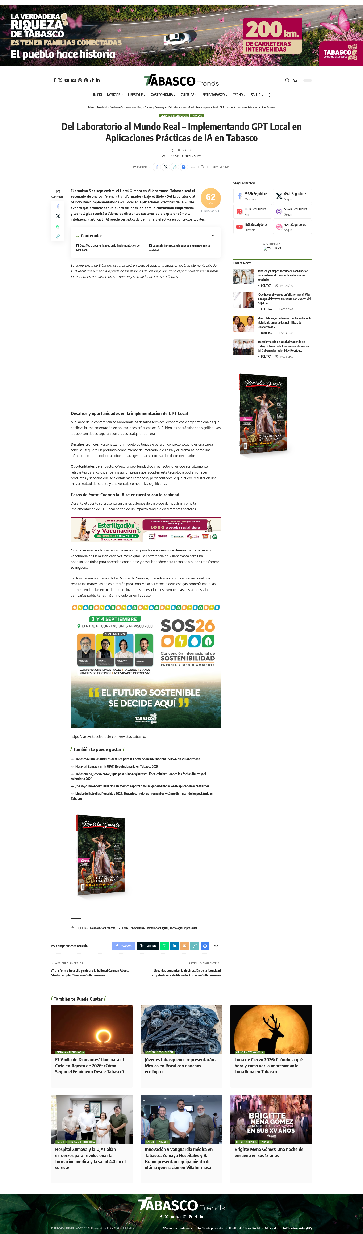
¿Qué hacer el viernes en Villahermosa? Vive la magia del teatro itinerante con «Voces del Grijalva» (284, 299)
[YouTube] (66, 80)
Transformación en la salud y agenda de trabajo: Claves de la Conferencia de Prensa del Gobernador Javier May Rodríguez (283, 346)
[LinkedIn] (98, 80)
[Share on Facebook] (157, 167)
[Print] (184, 167)
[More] (193, 167)
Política (266, 285)
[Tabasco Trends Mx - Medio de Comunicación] (181, 80)
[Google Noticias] (73, 80)
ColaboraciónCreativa (102, 928)
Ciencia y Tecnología (174, 115)
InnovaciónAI (138, 928)
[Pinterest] (86, 80)
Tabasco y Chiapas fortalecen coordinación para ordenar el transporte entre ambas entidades (283, 275)
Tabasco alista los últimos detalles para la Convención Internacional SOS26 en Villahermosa (137, 759)
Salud (60, 1142)
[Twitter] (60, 80)
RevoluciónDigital (157, 928)
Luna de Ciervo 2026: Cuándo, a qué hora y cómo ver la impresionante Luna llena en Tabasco (269, 1065)
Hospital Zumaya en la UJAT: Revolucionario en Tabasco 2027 (116, 766)
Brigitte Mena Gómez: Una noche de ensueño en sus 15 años (269, 1152)
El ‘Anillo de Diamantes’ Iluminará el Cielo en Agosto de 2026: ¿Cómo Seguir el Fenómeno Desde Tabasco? (90, 1065)
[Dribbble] (292, 227)
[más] (269, 95)
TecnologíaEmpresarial (183, 928)
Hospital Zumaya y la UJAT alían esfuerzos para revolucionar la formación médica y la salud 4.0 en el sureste (90, 1158)
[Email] (184, 946)
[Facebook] (54, 80)
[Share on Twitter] (166, 167)
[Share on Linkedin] (174, 946)
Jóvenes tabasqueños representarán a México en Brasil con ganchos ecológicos (181, 1065)
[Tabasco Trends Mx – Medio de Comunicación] (181, 1204)
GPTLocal (122, 928)
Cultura (266, 309)
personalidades (246, 1142)
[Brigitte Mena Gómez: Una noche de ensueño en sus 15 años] (271, 1119)
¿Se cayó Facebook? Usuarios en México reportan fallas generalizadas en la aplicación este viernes (142, 786)
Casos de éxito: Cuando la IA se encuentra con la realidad (179, 248)
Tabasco (196, 115)
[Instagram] (80, 80)
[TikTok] (92, 80)
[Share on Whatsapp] (58, 226)
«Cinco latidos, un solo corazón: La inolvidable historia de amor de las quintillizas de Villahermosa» (284, 322)
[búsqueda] (287, 80)
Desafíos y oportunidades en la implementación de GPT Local (108, 248)
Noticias (266, 333)
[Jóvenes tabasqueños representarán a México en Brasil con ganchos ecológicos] (181, 1029)
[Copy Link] (175, 167)
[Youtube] (252, 227)
